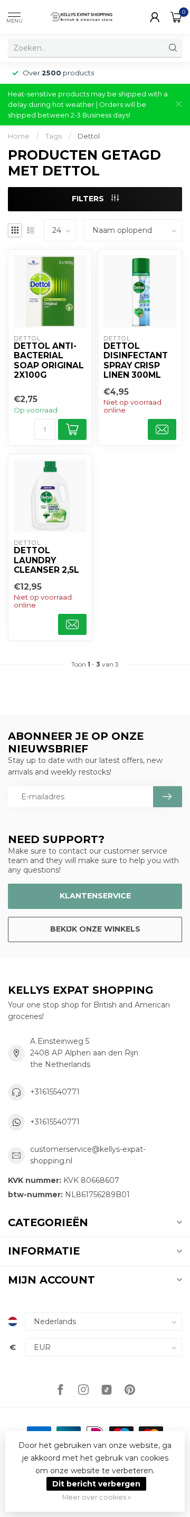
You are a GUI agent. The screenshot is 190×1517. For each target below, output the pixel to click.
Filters (89, 198)
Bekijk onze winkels (95, 929)
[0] (176, 16)
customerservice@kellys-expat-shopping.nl (88, 1155)
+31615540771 (55, 1092)
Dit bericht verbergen (96, 1484)
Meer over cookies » (96, 1497)
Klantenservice (95, 896)
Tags (53, 136)
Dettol (89, 136)
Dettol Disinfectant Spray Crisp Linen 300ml (135, 360)
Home (19, 136)
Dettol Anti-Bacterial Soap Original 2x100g (49, 360)
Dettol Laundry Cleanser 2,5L (46, 560)
